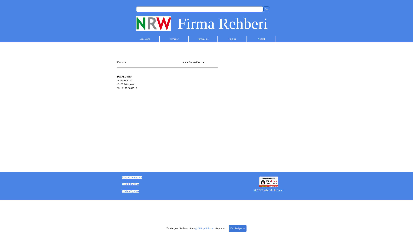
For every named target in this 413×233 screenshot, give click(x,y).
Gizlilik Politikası (130, 184)
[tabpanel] (206, 62)
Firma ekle (203, 39)
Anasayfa (145, 39)
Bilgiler (232, 39)
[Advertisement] (253, 97)
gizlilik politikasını (204, 228)
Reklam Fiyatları (130, 191)
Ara (266, 9)
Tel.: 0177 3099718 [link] (127, 88)
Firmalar (174, 39)
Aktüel (261, 39)
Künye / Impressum (132, 177)
